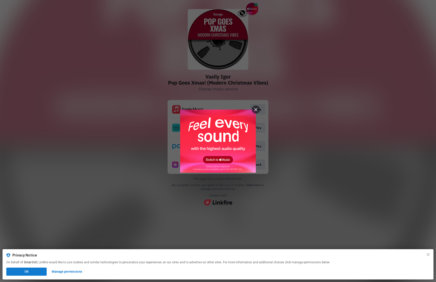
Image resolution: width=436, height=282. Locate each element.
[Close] (428, 254)
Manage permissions (67, 271)
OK (26, 271)
